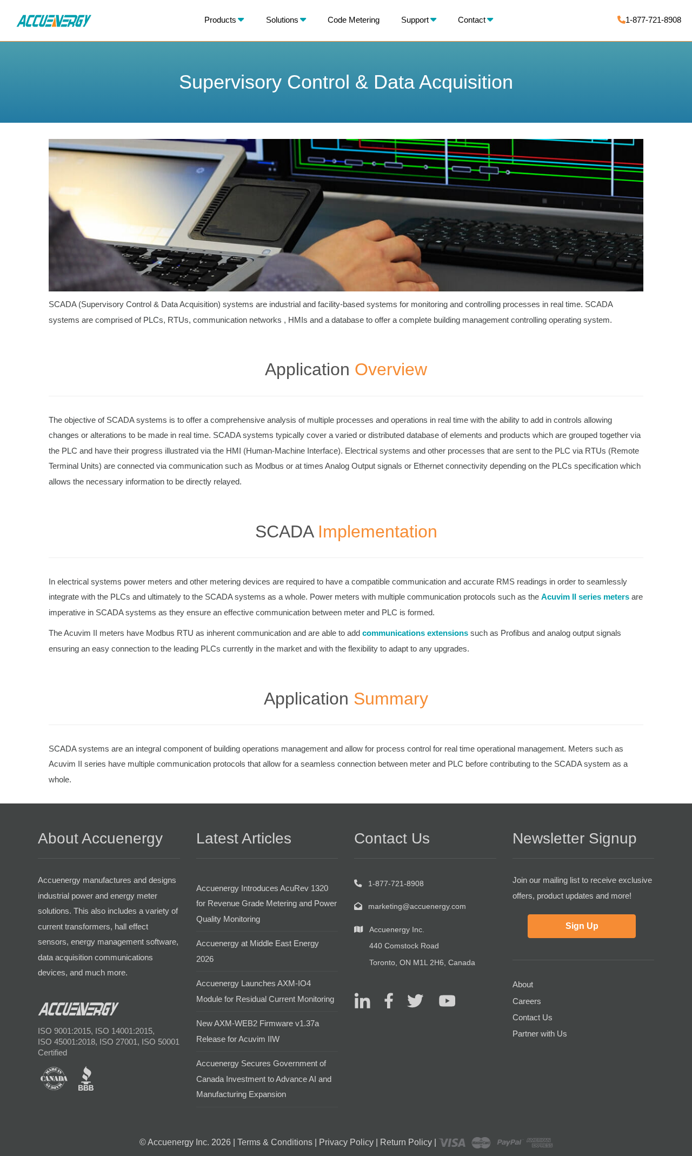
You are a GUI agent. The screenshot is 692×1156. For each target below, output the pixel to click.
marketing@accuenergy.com (417, 906)
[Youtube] (440, 1000)
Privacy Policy (346, 1142)
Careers (527, 1001)
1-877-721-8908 (653, 19)
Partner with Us (540, 1033)
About (523, 984)
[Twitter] (411, 1000)
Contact (471, 19)
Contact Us (533, 1017)
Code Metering (354, 19)
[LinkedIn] (362, 1000)
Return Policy (406, 1142)
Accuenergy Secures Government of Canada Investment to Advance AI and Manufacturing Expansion (263, 1079)
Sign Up (581, 926)
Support (415, 19)
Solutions (282, 19)
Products (220, 19)
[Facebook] (384, 1000)
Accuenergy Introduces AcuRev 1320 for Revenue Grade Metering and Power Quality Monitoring (266, 903)
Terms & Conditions (274, 1142)
